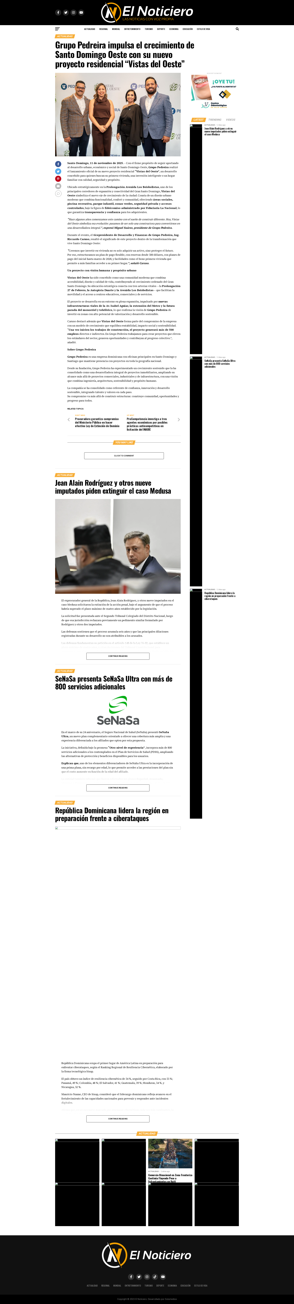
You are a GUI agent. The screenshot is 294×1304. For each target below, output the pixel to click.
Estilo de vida (203, 29)
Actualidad (89, 29)
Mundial (116, 29)
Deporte (161, 29)
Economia (173, 29)
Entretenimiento (132, 29)
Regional (103, 29)
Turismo (149, 29)
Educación (188, 29)
